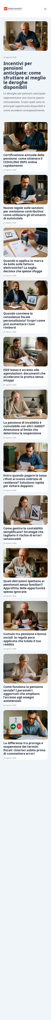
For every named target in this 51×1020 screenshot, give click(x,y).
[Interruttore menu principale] (45, 9)
